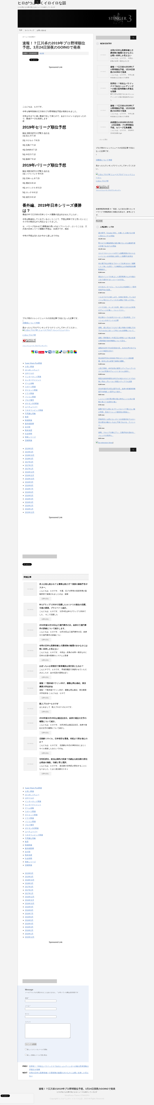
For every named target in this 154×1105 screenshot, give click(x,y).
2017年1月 (29, 469)
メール (27, 1006)
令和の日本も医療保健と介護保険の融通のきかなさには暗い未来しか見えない (121, 52)
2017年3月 (29, 462)
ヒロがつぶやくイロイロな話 (42, 3)
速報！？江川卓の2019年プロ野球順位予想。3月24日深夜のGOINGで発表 (122, 69)
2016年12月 (29, 472)
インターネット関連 (33, 377)
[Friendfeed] (53, 352)
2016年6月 (29, 492)
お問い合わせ (41, 30)
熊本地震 (28, 430)
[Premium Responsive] (75, 352)
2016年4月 (29, 499)
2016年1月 (29, 509)
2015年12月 (29, 512)
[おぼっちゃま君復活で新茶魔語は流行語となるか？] (30, 677)
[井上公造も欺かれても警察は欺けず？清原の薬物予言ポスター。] (30, 595)
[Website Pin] (32, 352)
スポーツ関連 (30, 387)
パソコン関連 (30, 397)
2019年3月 (29, 452)
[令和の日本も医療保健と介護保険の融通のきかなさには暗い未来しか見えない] (30, 656)
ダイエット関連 (31, 390)
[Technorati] (57, 352)
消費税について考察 (31, 323)
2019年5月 (29, 449)
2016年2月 (29, 506)
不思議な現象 (30, 414)
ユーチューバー (31, 407)
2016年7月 (29, 489)
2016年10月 (29, 479)
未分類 (42, 53)
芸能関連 (28, 440)
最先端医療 (29, 424)
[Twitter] (46, 352)
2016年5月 (29, 495)
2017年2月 (29, 465)
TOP (20, 30)
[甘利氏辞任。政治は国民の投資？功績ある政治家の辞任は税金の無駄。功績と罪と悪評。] (30, 770)
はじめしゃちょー (32, 370)
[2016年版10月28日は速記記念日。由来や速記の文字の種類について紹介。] (30, 729)
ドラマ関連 (29, 393)
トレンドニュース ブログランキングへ (34, 345)
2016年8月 (29, 485)
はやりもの (29, 373)
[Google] (68, 352)
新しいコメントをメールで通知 (37, 1049)
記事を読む (45, 598)
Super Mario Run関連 (33, 363)
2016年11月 (29, 475)
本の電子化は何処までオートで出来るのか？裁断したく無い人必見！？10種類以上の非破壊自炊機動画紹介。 (117, 266)
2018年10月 (29, 455)
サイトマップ (29, 30)
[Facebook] (36, 352)
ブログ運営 (29, 400)
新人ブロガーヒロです (49, 704)
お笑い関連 (29, 367)
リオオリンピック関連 (34, 410)
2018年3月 (29, 459)
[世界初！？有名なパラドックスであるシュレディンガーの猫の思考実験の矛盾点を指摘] (103, 93)
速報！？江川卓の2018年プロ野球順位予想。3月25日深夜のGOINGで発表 (122, 108)
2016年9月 (29, 482)
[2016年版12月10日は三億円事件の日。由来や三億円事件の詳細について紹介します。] (30, 636)
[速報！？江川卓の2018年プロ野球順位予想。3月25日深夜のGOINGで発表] (103, 115)
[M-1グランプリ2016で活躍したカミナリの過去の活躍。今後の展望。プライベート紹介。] (30, 615)
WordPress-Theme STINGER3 (77, 1095)
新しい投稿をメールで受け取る (37, 1055)
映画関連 (28, 420)
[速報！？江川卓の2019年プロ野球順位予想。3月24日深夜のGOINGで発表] (103, 77)
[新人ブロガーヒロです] (30, 714)
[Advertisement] (56, 83)
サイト (27, 1014)
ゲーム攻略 (29, 383)
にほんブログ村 (29, 335)
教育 (27, 417)
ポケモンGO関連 (32, 403)
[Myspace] (49, 352)
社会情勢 (28, 434)
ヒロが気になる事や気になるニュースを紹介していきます (77, 1092)
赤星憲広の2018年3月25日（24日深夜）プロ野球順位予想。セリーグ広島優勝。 (122, 125)
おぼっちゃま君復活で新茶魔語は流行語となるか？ (61, 666)
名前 (27, 998)
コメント (28, 1022)
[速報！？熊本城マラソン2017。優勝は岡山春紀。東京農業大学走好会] (30, 694)
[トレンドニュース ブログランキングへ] (29, 344)
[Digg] (64, 352)
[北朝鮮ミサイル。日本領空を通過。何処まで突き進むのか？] (30, 749)
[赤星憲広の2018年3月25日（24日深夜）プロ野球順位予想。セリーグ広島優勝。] (103, 132)
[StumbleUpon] (71, 352)
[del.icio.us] (60, 352)
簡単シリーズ (30, 437)
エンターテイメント (33, 380)
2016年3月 (29, 502)
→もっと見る (103, 139)
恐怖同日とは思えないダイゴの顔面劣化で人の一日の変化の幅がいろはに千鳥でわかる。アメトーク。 (116, 422)
